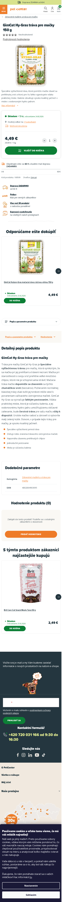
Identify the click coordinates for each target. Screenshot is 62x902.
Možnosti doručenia (18, 126)
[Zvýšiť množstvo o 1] (54, 140)
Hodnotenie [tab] (46, 337)
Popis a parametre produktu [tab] (19, 337)
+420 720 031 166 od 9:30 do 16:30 (33, 737)
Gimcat (34, 177)
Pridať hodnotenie (31, 534)
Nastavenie (31, 885)
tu (31, 877)
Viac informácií (8, 105)
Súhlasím (31, 895)
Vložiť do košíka (34, 150)
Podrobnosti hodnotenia (16, 39)
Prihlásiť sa (14, 720)
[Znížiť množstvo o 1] (44, 140)
